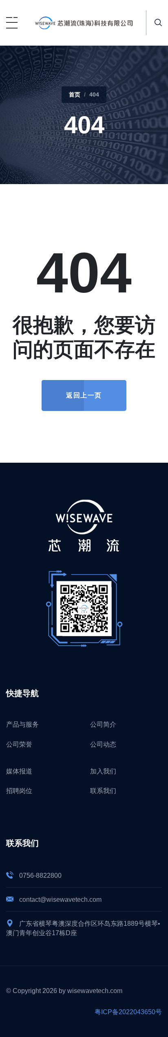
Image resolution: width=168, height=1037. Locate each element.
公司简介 (103, 724)
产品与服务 (22, 724)
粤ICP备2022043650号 (128, 1011)
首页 (74, 94)
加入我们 (103, 771)
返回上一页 (84, 395)
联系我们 (103, 790)
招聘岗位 (19, 790)
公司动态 (103, 744)
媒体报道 (19, 771)
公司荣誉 (19, 744)
